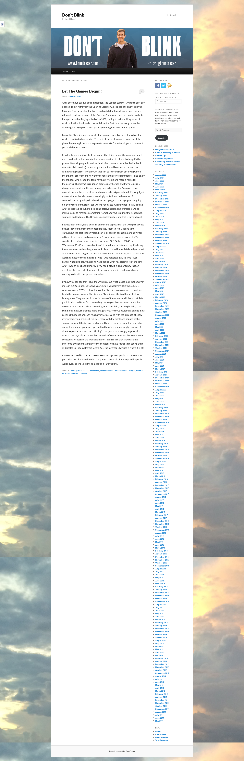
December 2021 (162, 342)
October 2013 (161, 634)
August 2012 (160, 676)
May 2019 (159, 434)
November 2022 (162, 309)
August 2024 (160, 246)
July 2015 (159, 571)
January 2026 (161, 195)
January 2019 (161, 446)
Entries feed (160, 734)
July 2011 (159, 715)
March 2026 (160, 189)
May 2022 (159, 327)
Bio (73, 71)
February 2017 (161, 515)
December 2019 (162, 413)
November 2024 (162, 237)
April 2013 (159, 652)
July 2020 (159, 392)
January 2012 (161, 697)
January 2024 (161, 267)
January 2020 (161, 410)
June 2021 (159, 359)
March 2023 (160, 297)
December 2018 (162, 449)
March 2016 (160, 547)
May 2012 (159, 685)
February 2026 (161, 192)
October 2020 (161, 383)
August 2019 (160, 425)
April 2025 (159, 222)
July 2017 (159, 500)
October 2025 (161, 204)
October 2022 (161, 312)
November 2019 (162, 416)
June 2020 (159, 395)
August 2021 (160, 353)
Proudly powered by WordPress (122, 751)
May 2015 (159, 577)
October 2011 (161, 706)
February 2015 (161, 586)
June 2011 (159, 718)
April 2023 (159, 294)
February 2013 (161, 658)
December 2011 (162, 700)
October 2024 (161, 240)
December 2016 (162, 521)
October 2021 (161, 348)
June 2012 (159, 682)
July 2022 (159, 321)
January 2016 (161, 553)
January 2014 (161, 625)
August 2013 (160, 640)
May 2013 (159, 649)
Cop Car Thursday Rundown (167, 152)
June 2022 (159, 324)
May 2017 (159, 506)
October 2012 (161, 670)
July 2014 (159, 607)
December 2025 (162, 198)
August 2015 (160, 568)
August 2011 (160, 712)
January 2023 (161, 303)
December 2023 (162, 270)
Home (65, 71)
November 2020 (162, 380)
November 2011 (162, 703)
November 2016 (162, 524)
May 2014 (159, 613)
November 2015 (162, 559)
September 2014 (162, 601)
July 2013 (159, 643)
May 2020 (159, 398)
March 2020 (160, 404)
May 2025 (159, 219)
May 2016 (159, 541)
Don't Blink (73, 15)
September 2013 (162, 637)
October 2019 (161, 419)
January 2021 (161, 374)
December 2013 (162, 628)
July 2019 (159, 428)
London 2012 (94, 370)
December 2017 (162, 485)
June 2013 (159, 646)
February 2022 (161, 336)
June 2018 (159, 467)
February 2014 (161, 622)
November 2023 (162, 273)
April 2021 (159, 365)
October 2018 (161, 455)
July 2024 (159, 249)
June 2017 (159, 503)
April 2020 (159, 401)
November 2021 (162, 345)
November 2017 (162, 488)
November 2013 (162, 631)
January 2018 (161, 482)
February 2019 (161, 443)
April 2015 (159, 580)
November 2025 (162, 201)
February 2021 (161, 371)
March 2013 (160, 655)
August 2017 (160, 497)
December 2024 (162, 234)
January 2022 (161, 338)
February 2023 (161, 300)
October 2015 (161, 562)
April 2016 (159, 544)
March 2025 (160, 225)
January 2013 (161, 661)
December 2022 (162, 306)
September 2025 (162, 207)
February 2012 (161, 694)
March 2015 (160, 583)
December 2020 (162, 377)
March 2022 (160, 333)
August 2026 (160, 174)
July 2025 (159, 213)
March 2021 (160, 368)
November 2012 (162, 667)
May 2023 (159, 291)
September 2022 (162, 315)
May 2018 (159, 470)
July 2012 (159, 679)
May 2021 (159, 362)
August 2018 (160, 461)
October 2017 (161, 491)
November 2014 (162, 595)
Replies (83, 373)
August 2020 (160, 389)
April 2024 (159, 258)
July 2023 (159, 285)
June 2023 (159, 288)
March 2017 (160, 512)
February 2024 (161, 264)
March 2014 (160, 619)
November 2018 (162, 452)
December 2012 (162, 664)
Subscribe (162, 138)
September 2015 (162, 565)
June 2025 (159, 216)
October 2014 (161, 598)
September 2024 (162, 243)
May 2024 (159, 255)
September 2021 (162, 350)
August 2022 (160, 318)
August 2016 (160, 533)
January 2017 (161, 518)
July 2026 (159, 177)
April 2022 (159, 330)
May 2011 (159, 720)
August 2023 (160, 282)
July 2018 (159, 464)
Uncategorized (75, 370)
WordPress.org (161, 740)
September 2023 (162, 279)
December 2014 (162, 592)
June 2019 (159, 431)
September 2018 (162, 458)
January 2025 (161, 231)
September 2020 (162, 386)
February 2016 (161, 550)
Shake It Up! (160, 155)
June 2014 (159, 610)
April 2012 (159, 688)
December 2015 (162, 556)
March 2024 (160, 261)
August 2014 (160, 604)
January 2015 (161, 589)
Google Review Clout (164, 149)
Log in (158, 731)
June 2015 (159, 574)
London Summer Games (110, 370)
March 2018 (160, 476)
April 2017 (159, 509)
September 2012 (162, 673)
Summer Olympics (127, 370)
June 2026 (159, 180)
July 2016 (159, 536)
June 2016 (159, 539)
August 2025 (160, 210)
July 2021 (159, 356)
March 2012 (160, 691)
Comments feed (162, 737)
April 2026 (159, 186)
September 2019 (162, 422)
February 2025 (161, 228)
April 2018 (159, 473)
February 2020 (161, 407)
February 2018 (161, 479)
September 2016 (162, 529)
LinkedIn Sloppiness (164, 158)
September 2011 (162, 709)
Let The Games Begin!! (82, 91)
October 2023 (161, 276)
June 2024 (159, 252)
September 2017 (162, 494)
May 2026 (159, 183)
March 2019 (160, 440)
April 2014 (159, 616)
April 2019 (159, 437)
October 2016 (161, 527)
